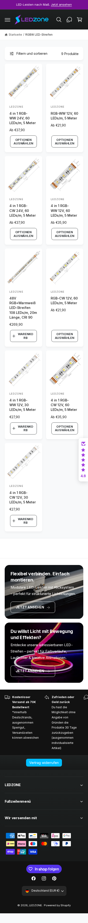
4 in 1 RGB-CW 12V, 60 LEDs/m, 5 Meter (64, 405)
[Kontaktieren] (69, 19)
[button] (7, 19)
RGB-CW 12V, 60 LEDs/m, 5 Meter (64, 300)
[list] (44, 723)
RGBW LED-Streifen (39, 34)
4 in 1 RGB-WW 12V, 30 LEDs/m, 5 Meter (22, 405)
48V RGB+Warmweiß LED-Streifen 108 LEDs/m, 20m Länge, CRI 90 (23, 307)
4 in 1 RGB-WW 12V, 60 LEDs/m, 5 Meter (64, 210)
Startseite (15, 34)
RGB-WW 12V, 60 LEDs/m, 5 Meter (64, 115)
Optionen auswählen (23, 141)
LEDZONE (35, 905)
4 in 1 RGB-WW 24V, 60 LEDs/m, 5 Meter (22, 118)
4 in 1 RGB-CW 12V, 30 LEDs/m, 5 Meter (22, 497)
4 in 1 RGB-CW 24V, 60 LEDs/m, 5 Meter (22, 210)
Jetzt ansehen (30, 607)
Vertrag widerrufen (44, 763)
